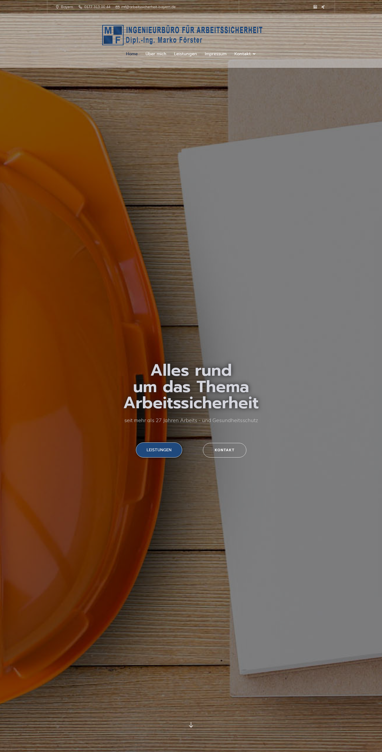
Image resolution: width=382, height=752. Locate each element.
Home (132, 54)
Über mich (156, 54)
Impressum (216, 54)
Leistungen (185, 54)
